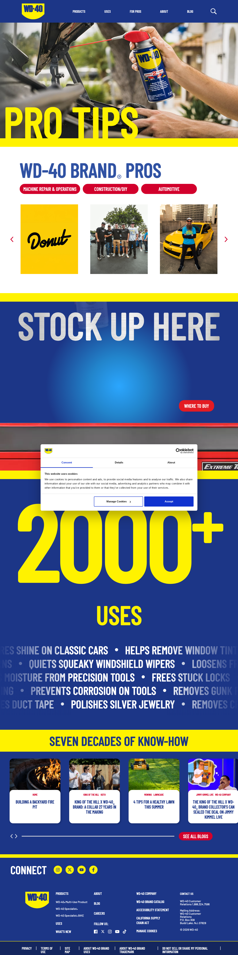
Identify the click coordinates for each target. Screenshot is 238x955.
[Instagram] (58, 870)
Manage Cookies (116, 501)
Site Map (67, 948)
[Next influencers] (226, 239)
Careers (99, 913)
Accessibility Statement (152, 910)
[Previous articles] (11, 836)
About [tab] (171, 462)
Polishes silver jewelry (114, 704)
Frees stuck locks (182, 677)
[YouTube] (81, 870)
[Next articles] (16, 836)
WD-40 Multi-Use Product (71, 902)
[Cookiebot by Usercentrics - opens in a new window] (178, 451)
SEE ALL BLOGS (195, 836)
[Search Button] (214, 11)
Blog (97, 903)
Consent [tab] (67, 462)
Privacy (27, 948)
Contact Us (186, 894)
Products (62, 893)
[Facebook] (93, 870)
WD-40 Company (146, 893)
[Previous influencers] (11, 239)
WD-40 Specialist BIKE (70, 915)
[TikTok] (124, 931)
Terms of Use (47, 948)
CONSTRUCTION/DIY (110, 189)
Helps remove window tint (172, 650)
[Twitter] (70, 870)
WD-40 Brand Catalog (150, 902)
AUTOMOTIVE (169, 189)
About (98, 893)
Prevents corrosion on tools (104, 690)
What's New (63, 931)
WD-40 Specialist (67, 908)
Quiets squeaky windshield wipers (112, 663)
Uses (59, 923)
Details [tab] (119, 462)
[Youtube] (117, 931)
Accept (169, 501)
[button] (79, 11)
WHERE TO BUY (196, 406)
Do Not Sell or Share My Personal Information (185, 948)
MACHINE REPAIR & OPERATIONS (49, 189)
